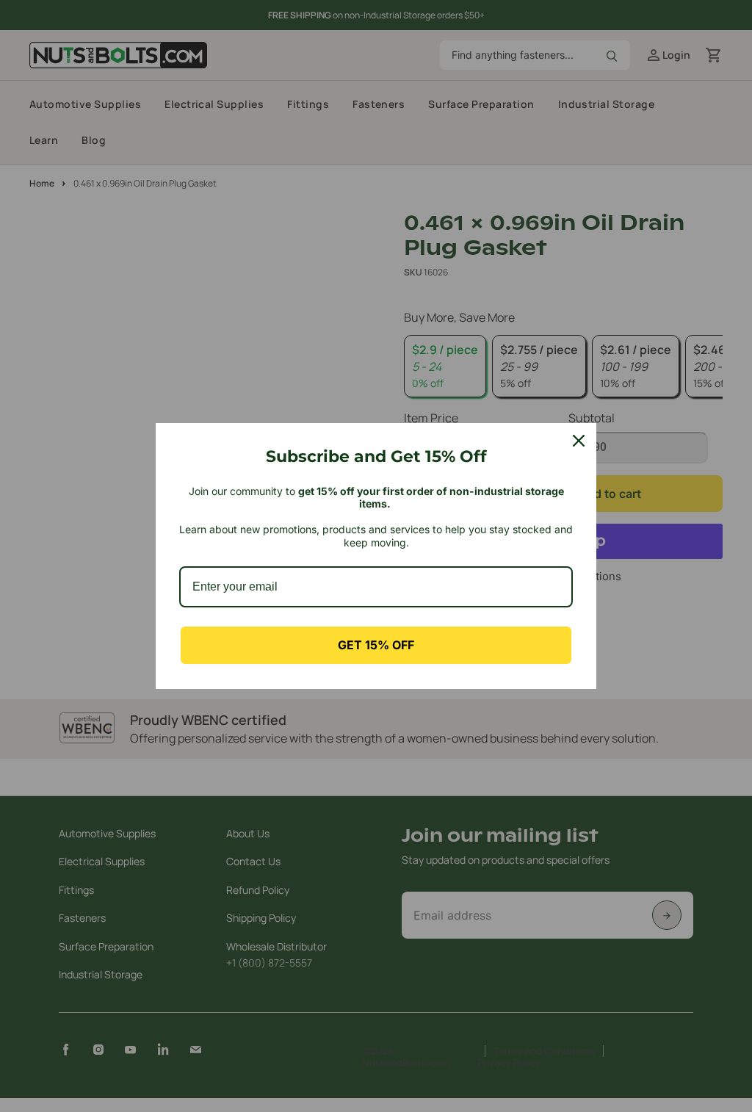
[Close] (578, 440)
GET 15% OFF (376, 645)
